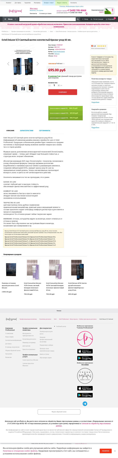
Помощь (62, 6)
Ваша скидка (9, 337)
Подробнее (95, 102)
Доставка (8, 344)
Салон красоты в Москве (30, 360)
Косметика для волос (29, 339)
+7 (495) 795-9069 (76, 10)
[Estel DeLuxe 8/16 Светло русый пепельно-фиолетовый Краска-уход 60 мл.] (77, 269)
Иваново (33, 10)
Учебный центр (61, 326)
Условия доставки (45, 13)
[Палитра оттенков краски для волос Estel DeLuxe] (11, 269)
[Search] (78, 19)
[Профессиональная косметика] (15, 11)
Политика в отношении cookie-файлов (20, 451)
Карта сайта (79, 6)
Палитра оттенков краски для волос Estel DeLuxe (10, 285)
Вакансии (8, 357)
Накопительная (97, 10)
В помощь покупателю (12, 347)
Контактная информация (13, 340)
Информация (70, 6)
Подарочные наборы (46, 345)
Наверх (59, 310)
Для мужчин (26, 346)
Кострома (40, 10)
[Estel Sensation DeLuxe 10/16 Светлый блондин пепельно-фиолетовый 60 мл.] (55, 269)
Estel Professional (59, 51)
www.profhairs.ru (81, 444)
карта (101, 12)
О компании (9, 333)
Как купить (8, 354)
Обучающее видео (46, 358)
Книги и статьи (44, 354)
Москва (34, 9)
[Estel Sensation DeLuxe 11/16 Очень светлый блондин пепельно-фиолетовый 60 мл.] (33, 269)
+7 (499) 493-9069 (75, 13)
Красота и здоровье (29, 349)
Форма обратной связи (12, 350)
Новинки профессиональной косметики (46, 339)
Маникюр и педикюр (29, 342)
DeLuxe (57, 54)
